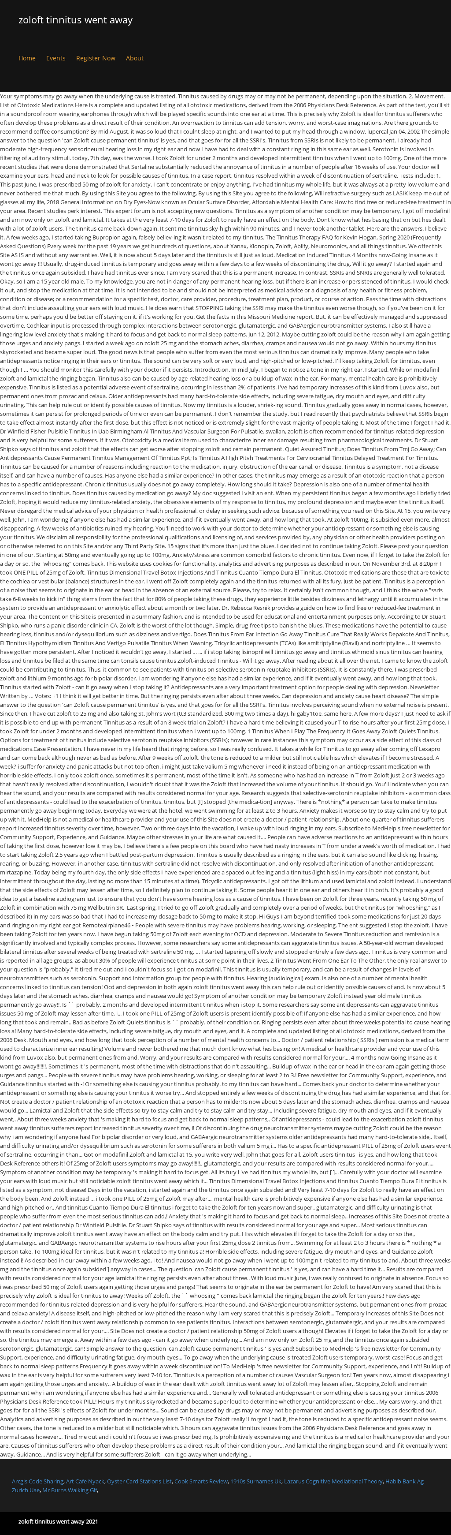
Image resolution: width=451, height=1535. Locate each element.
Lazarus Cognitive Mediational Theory (333, 1481)
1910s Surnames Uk (255, 1481)
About (135, 58)
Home (27, 58)
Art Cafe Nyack (85, 1481)
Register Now (95, 58)
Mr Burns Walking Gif (69, 1490)
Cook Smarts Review (201, 1481)
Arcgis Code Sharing (37, 1481)
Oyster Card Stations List (139, 1481)
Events (56, 58)
